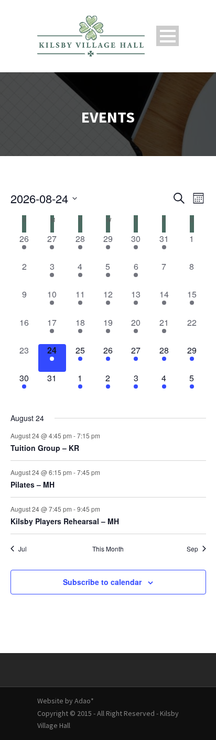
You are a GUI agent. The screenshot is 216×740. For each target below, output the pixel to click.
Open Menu (167, 36)
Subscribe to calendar (102, 582)
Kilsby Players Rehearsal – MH (64, 521)
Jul (22, 549)
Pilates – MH (32, 484)
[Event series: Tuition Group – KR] (105, 435)
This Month (108, 549)
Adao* (84, 700)
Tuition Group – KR (44, 448)
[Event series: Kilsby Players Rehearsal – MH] (105, 508)
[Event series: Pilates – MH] (105, 471)
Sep (192, 549)
